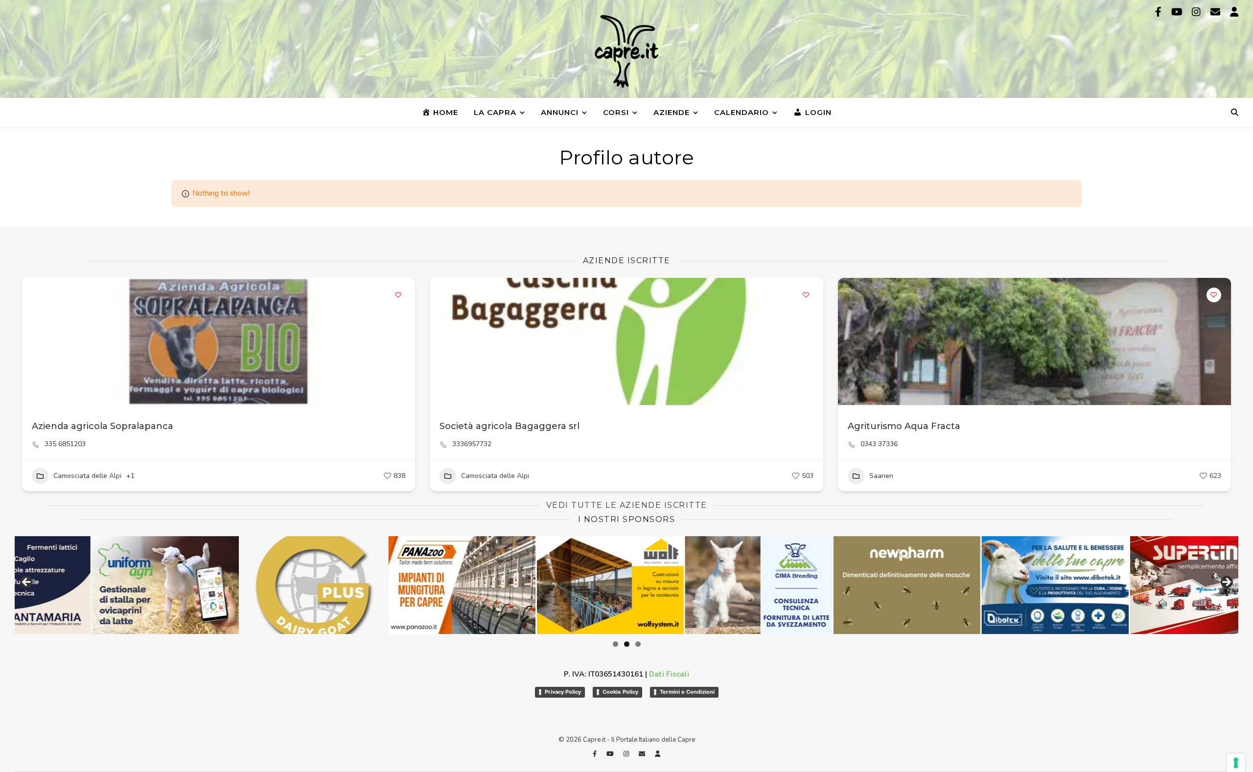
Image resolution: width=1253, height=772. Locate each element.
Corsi (616, 112)
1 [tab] (615, 644)
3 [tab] (638, 644)
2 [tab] (626, 644)
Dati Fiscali (669, 674)
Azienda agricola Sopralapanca (102, 426)
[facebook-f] (1159, 12)
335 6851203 (65, 444)
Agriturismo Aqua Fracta (904, 426)
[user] (1234, 12)
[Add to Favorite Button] (398, 295)
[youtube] (1178, 12)
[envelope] (1216, 12)
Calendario (741, 112)
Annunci (560, 112)
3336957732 (471, 444)
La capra (495, 112)
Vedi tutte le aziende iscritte (626, 505)
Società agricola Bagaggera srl (510, 426)
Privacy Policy (563, 691)
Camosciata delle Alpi (87, 475)
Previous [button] (27, 582)
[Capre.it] (626, 51)
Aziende (671, 112)
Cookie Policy (620, 691)
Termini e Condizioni (687, 691)
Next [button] (1226, 582)
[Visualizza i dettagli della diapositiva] (126, 585)
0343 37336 (879, 444)
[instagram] (1197, 12)
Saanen (881, 475)
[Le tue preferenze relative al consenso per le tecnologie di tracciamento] (1236, 762)
